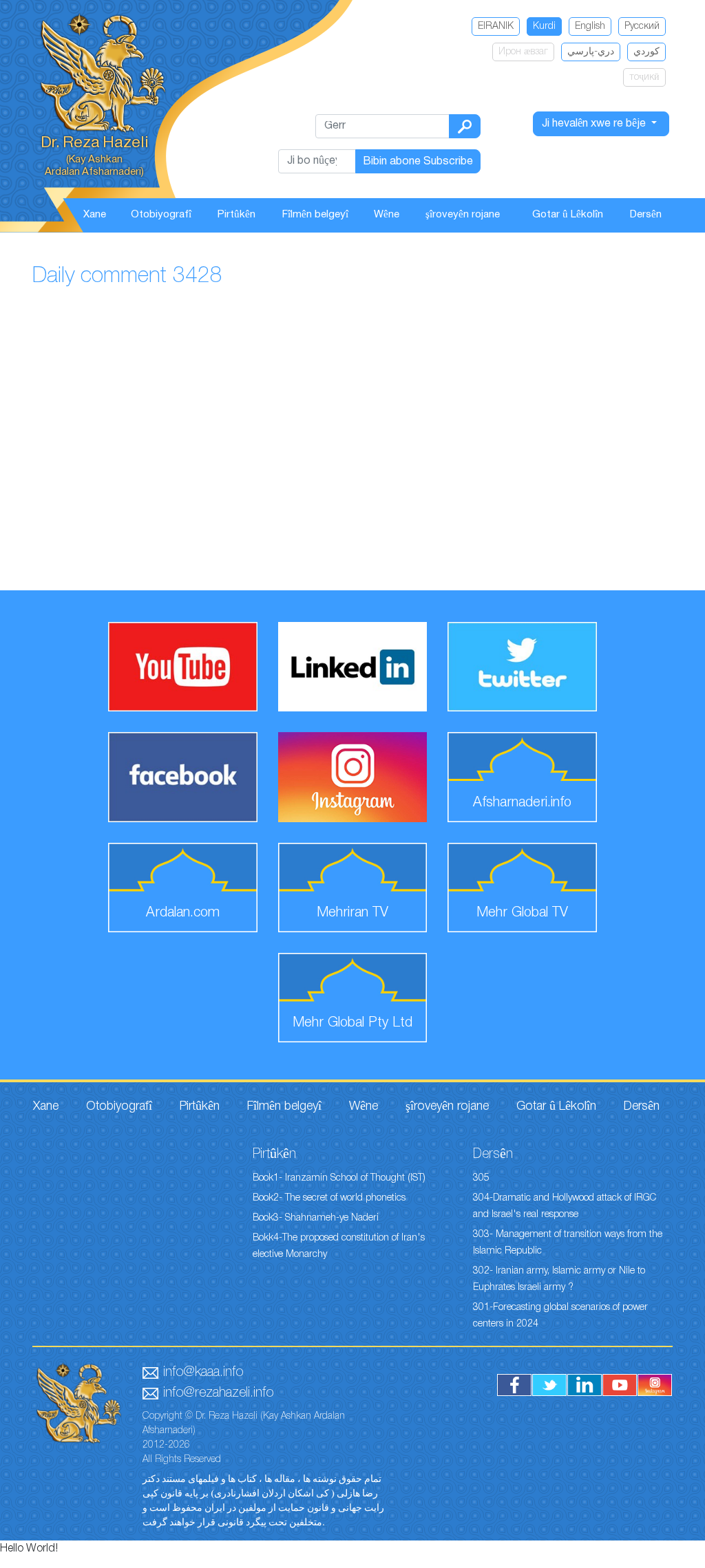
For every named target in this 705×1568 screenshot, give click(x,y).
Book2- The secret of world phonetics (329, 1198)
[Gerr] (465, 126)
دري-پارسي (590, 51)
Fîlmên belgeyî (315, 214)
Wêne (386, 214)
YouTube (619, 1385)
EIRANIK (496, 26)
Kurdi (544, 26)
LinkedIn (584, 1385)
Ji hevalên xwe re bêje (595, 124)
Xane (94, 214)
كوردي (646, 51)
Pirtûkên (236, 214)
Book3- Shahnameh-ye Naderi (316, 1218)
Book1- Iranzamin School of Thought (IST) (339, 1178)
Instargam (655, 1385)
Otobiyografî (161, 214)
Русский (642, 26)
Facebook (514, 1385)
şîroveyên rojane (462, 214)
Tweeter (549, 1385)
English (590, 26)
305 (481, 1178)
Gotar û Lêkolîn (567, 214)
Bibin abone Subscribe (418, 162)
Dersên (646, 214)
